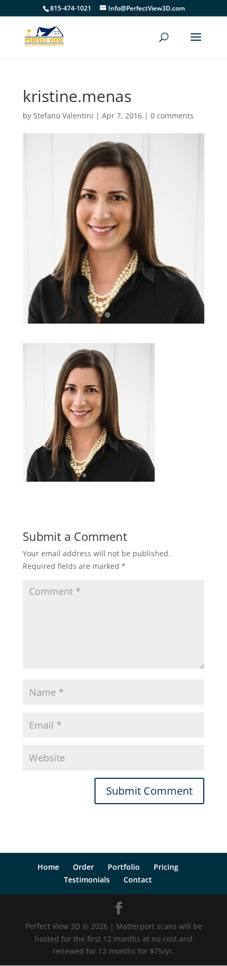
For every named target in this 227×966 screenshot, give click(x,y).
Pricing (166, 867)
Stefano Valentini (63, 116)
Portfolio (124, 867)
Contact (138, 880)
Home (48, 867)
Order (83, 867)
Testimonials (87, 880)
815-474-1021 (70, 8)
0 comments (172, 116)
